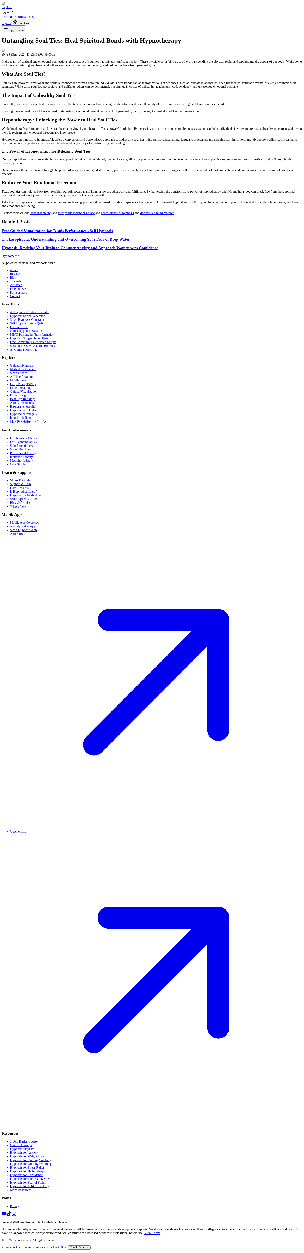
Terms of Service (34, 1247)
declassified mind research (157, 213)
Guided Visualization (23, 391)
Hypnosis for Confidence (26, 1175)
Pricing (14, 1206)
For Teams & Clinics (23, 438)
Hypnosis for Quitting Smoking (30, 1160)
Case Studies (18, 464)
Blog (13, 277)
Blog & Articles (20, 502)
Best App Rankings (22, 399)
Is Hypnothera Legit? (24, 491)
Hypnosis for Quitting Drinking (30, 1164)
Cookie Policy (56, 1247)
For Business (18, 292)
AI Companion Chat (23, 349)
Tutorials (15, 281)
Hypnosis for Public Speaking (29, 1186)
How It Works (19, 487)
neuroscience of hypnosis (117, 213)
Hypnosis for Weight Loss (27, 1156)
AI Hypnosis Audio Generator (29, 312)
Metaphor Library (21, 460)
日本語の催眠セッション (28, 421)
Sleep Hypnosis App (23, 530)
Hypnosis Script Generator (27, 316)
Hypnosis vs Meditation (25, 495)
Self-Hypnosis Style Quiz (26, 323)
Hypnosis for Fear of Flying (28, 1182)
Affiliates (16, 285)
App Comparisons (22, 402)
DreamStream (19, 327)
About (14, 270)
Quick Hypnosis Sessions (26, 331)
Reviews (15, 274)
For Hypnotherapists (23, 442)
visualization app (40, 213)
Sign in (6, 23)
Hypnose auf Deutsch (24, 410)
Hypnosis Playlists (22, 1149)
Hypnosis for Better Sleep (27, 1171)
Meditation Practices (23, 369)
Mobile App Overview (24, 522)
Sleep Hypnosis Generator (27, 319)
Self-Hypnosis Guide (23, 499)
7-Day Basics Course (24, 1141)
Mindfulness (18, 380)
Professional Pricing (23, 453)
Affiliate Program (21, 376)
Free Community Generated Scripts (33, 342)
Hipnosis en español (23, 406)
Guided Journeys (21, 1145)
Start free (23, 23)
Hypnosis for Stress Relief (27, 1167)
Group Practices (20, 449)
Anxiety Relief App (23, 526)
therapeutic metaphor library (76, 213)
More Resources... (22, 1190)
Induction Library (21, 457)
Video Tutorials (20, 480)
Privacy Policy (11, 1247)
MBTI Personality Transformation (32, 334)
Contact (15, 296)
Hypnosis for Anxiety (24, 1152)
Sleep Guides (18, 373)
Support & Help (20, 484)
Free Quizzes (18, 288)
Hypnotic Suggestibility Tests (29, 338)
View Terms (152, 1233)
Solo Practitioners (21, 445)
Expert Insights (20, 395)
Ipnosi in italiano (21, 417)
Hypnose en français (23, 414)
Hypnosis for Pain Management (30, 1178)
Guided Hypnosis (21, 365)
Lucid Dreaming (20, 388)
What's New (18, 506)
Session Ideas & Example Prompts (32, 345)
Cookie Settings (79, 1247)
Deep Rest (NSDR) (23, 384)
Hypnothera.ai (11, 256)
